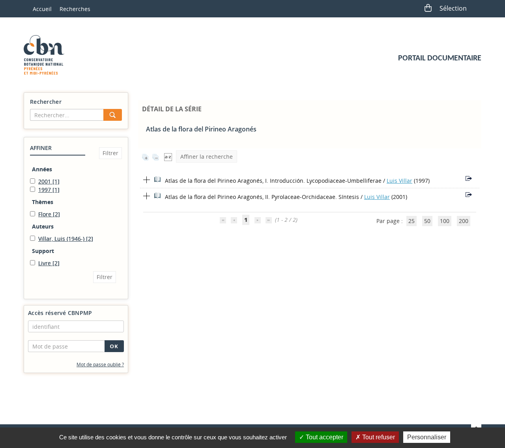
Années (42, 169)
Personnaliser (426, 437)
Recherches (75, 9)
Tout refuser (378, 437)
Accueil (42, 9)
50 (427, 221)
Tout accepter (323, 437)
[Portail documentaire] (47, 55)
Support (43, 251)
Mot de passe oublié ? (100, 364)
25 (411, 221)
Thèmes (42, 202)
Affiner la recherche (206, 156)
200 (463, 221)
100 (444, 221)
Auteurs (43, 226)
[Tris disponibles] (168, 156)
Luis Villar (399, 180)
